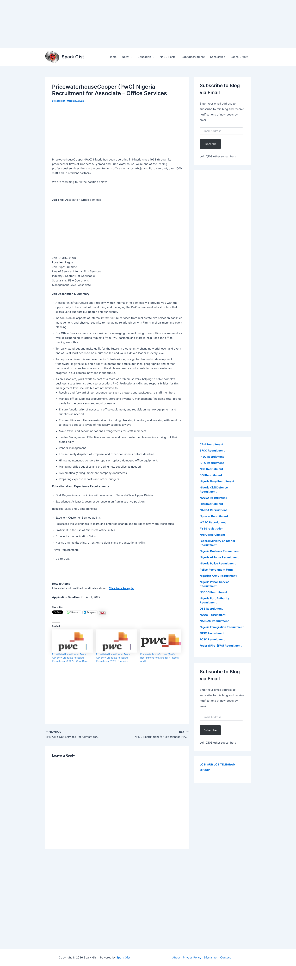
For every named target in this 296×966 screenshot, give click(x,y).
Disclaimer (211, 957)
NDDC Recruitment (212, 614)
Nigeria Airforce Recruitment (219, 557)
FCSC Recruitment (212, 639)
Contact (225, 957)
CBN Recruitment (211, 444)
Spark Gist (73, 56)
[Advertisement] (103, 24)
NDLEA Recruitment (213, 497)
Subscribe (210, 144)
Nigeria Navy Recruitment (217, 481)
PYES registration (211, 528)
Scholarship (217, 57)
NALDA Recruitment (213, 510)
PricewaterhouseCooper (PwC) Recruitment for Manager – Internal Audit (159, 657)
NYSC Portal (168, 57)
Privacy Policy (192, 957)
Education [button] (144, 57)
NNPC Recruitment (212, 534)
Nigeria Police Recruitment (218, 563)
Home (112, 57)
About (176, 957)
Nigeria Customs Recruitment (220, 551)
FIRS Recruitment (212, 504)
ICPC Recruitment (212, 463)
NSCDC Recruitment (213, 592)
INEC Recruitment (212, 456)
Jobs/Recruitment (193, 57)
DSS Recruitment (211, 608)
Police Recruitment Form (216, 569)
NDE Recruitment (211, 469)
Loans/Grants (239, 57)
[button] (131, 57)
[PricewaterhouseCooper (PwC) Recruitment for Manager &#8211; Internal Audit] (160, 641)
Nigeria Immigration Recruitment (222, 627)
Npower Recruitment (214, 516)
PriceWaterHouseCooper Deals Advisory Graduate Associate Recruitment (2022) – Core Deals (70, 657)
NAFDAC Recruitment (214, 621)
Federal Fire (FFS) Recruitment (221, 645)
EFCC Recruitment (212, 450)
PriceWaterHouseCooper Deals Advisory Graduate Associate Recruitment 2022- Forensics (113, 657)
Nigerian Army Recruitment (218, 575)
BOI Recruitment (211, 475)
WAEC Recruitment (213, 522)
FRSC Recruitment (212, 633)
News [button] (125, 57)
